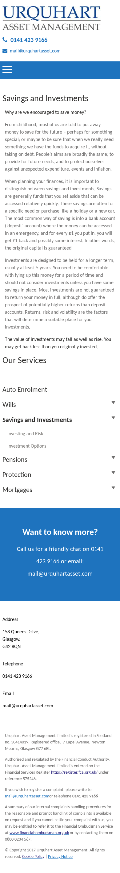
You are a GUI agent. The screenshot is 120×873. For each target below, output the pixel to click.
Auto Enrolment (24, 390)
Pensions (14, 460)
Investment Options (26, 446)
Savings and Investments (37, 420)
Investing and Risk (25, 434)
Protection (16, 475)
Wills (9, 405)
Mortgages (17, 490)
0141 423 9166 (28, 40)
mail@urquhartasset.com (35, 51)
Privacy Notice (60, 856)
